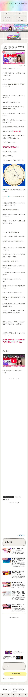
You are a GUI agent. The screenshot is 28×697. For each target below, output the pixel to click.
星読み (5, 497)
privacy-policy (14, 692)
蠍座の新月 (18, 497)
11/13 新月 (6, 499)
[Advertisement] (14, 437)
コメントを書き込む (14, 673)
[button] (25, 392)
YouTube (11, 497)
